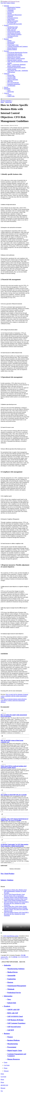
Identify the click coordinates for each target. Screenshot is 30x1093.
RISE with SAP (11, 30)
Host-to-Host (10, 75)
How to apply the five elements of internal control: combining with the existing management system (14, 696)
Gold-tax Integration (12, 79)
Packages (6, 51)
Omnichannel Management (14, 14)
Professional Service (12, 18)
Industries (6, 5)
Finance (9, 40)
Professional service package (14, 55)
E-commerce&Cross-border (14, 24)
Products (6, 25)
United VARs (10, 96)
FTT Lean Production (13, 82)
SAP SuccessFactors (12, 36)
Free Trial (3, 3)
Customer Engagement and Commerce (17, 46)
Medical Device (11, 8)
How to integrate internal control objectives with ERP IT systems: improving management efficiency (14, 700)
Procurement (10, 43)
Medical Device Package (13, 57)
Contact (8, 3)
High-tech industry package (14, 60)
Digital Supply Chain (12, 45)
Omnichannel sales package (14, 54)
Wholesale (10, 16)
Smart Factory (11, 19)
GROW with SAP (12, 28)
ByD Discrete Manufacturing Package (17, 52)
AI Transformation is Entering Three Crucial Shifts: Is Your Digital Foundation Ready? (15, 899)
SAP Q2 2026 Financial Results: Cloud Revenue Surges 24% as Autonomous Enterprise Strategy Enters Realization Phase (15, 896)
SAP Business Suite (12, 27)
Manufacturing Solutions (13, 7)
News (8, 90)
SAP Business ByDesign (13, 33)
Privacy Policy (4, 959)
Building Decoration (12, 21)
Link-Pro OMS (11, 76)
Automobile (10, 10)
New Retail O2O (11, 22)
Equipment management (13, 84)
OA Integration (11, 85)
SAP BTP (10, 37)
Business (6, 39)
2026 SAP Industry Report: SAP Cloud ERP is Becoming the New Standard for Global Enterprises (16, 903)
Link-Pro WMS (11, 78)
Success (6, 87)
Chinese (12, 3)
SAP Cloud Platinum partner (10, 936)
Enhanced (6, 73)
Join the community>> (6, 100)
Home (2, 102)
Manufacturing (11, 42)
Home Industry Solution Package (16, 58)
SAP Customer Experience (14, 34)
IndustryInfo (10, 91)
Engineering (10, 11)
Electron (9, 13)
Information (7, 88)
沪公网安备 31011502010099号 (19, 957)
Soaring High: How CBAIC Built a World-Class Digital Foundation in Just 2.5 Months (15, 907)
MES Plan (10, 81)
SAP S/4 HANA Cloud (13, 31)
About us (6, 93)
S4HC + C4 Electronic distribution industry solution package (16, 65)
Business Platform (12, 49)
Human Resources (12, 48)
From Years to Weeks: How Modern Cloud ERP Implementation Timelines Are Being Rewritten (15, 891)
